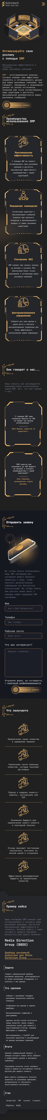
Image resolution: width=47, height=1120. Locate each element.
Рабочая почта (14, 631)
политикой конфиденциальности (24, 683)
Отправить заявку (20, 105)
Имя (7, 603)
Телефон (10, 617)
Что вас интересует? (18, 645)
